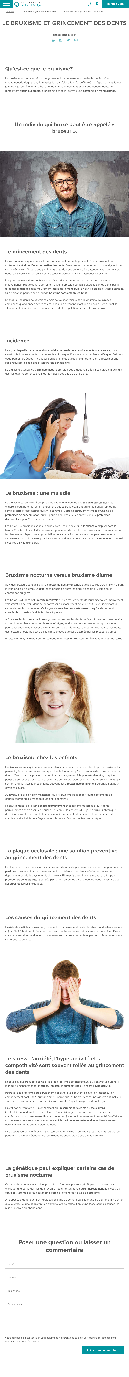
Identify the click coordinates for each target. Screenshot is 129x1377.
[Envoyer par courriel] (75, 40)
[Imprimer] (53, 40)
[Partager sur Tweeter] (68, 40)
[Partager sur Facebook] (60, 40)
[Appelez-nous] (88, 4)
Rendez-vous (115, 4)
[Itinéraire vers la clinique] (97, 4)
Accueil (10, 11)
